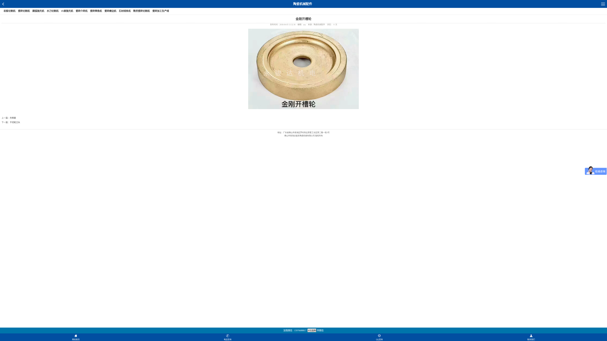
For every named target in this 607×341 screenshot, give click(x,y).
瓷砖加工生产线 (160, 11)
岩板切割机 (9, 11)
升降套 (13, 118)
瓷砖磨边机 (110, 11)
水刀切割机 (53, 11)
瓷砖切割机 (24, 11)
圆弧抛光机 (38, 11)
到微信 (320, 330)
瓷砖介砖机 (82, 11)
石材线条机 (125, 11)
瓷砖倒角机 (96, 11)
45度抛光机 (67, 11)
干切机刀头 (15, 122)
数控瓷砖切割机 (141, 11)
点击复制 (312, 330)
